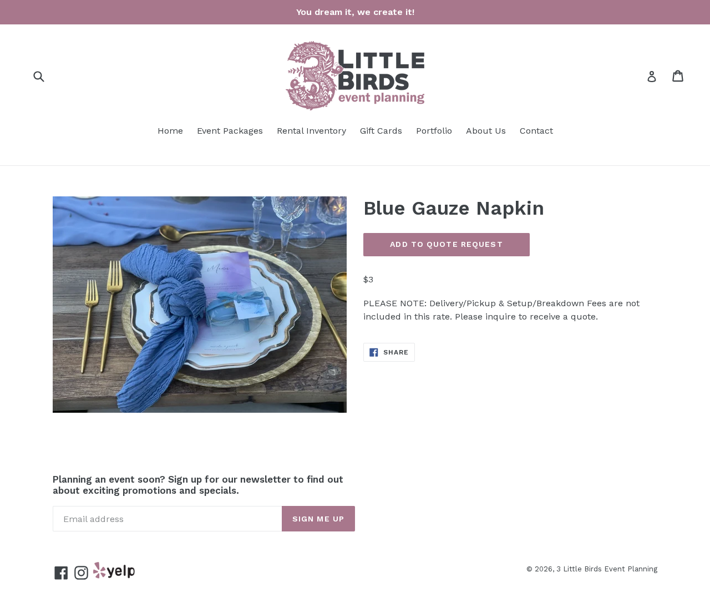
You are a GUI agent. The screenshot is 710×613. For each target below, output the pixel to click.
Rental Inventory (311, 130)
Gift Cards (381, 130)
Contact (536, 130)
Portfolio (434, 130)
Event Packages (230, 130)
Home (170, 130)
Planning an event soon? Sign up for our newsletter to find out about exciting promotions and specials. (198, 485)
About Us (486, 130)
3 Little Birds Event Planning (606, 569)
